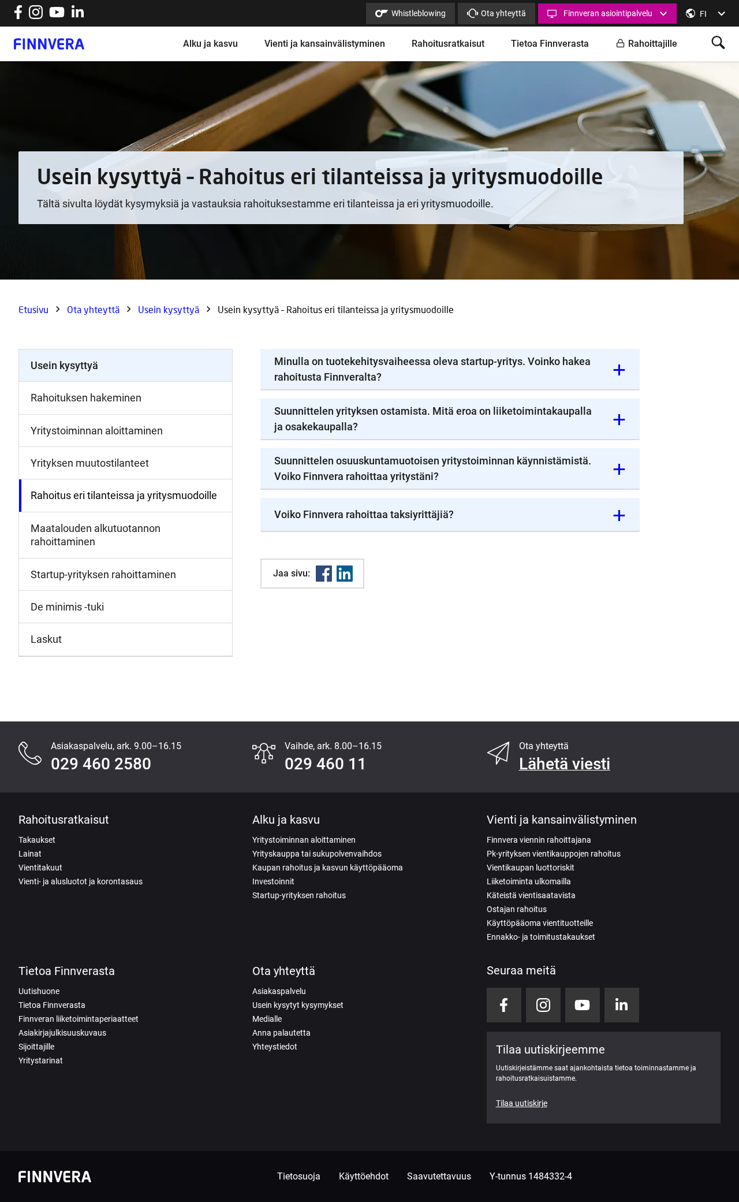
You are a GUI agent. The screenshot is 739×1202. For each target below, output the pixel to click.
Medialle (267, 1019)
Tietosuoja (298, 1176)
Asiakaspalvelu (279, 991)
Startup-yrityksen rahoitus (299, 895)
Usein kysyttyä (168, 309)
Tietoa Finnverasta (550, 43)
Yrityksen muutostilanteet (90, 463)
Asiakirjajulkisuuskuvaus (62, 1032)
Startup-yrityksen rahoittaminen (103, 574)
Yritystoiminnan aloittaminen (97, 431)
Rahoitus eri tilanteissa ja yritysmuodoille (124, 495)
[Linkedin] (344, 573)
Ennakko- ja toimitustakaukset (541, 936)
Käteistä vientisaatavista (531, 895)
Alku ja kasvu (210, 43)
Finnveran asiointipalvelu (607, 13)
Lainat (30, 853)
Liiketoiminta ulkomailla (529, 881)
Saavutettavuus (439, 1176)
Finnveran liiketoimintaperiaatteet (78, 1019)
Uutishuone (38, 991)
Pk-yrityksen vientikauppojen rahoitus (554, 853)
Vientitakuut (40, 867)
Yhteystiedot (274, 1046)
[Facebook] (324, 573)
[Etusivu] (49, 44)
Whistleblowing (418, 13)
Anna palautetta (281, 1032)
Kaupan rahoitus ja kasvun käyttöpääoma (327, 867)
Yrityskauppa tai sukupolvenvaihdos (317, 853)
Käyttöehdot (364, 1176)
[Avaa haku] (718, 43)
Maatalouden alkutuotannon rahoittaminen (96, 535)
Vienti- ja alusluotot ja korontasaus (80, 881)
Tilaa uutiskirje (521, 1103)
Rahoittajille (652, 43)
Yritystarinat (40, 1060)
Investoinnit (273, 881)
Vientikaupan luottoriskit (530, 867)
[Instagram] (36, 15)
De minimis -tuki (67, 607)
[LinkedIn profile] (78, 15)
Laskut (46, 639)
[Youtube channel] (57, 15)
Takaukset (36, 839)
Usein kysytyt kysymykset (298, 1005)
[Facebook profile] (18, 15)
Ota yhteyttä (503, 13)
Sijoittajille (36, 1046)
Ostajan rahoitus (517, 909)
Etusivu (33, 309)
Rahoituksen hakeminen (86, 398)
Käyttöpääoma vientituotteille (540, 923)
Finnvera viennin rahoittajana (539, 839)
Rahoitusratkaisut (448, 43)
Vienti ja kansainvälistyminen (324, 43)
